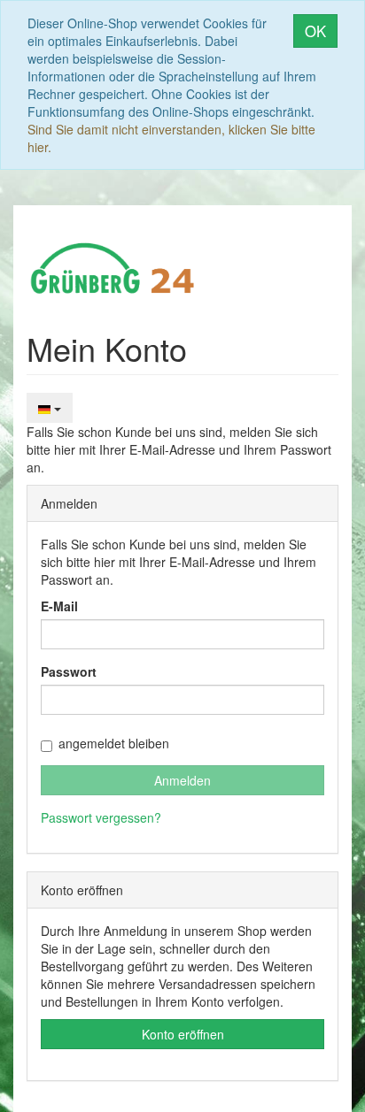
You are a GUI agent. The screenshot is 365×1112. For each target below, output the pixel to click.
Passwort (69, 671)
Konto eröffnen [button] (183, 1034)
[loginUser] (182, 634)
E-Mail (59, 606)
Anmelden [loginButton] (182, 780)
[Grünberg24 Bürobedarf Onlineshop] (113, 266)
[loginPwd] (182, 700)
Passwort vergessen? (101, 817)
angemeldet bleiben (113, 743)
